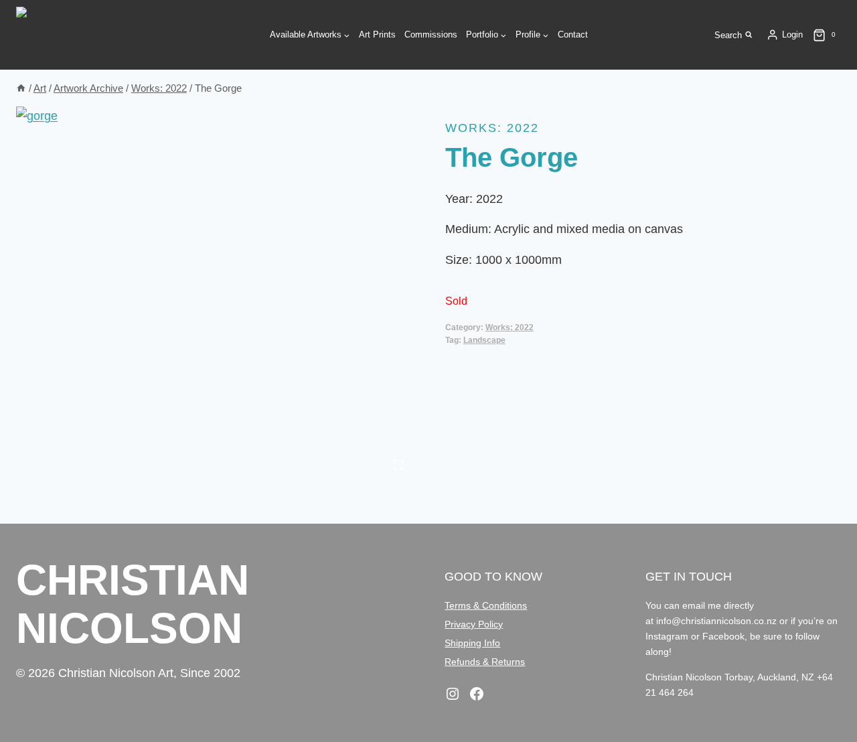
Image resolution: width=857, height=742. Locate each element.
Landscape (484, 340)
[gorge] (214, 292)
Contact (573, 34)
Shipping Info (472, 643)
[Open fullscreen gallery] (398, 464)
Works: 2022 (492, 128)
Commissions (430, 34)
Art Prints (377, 34)
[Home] (21, 88)
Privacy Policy (474, 624)
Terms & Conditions (486, 605)
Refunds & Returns (485, 661)
